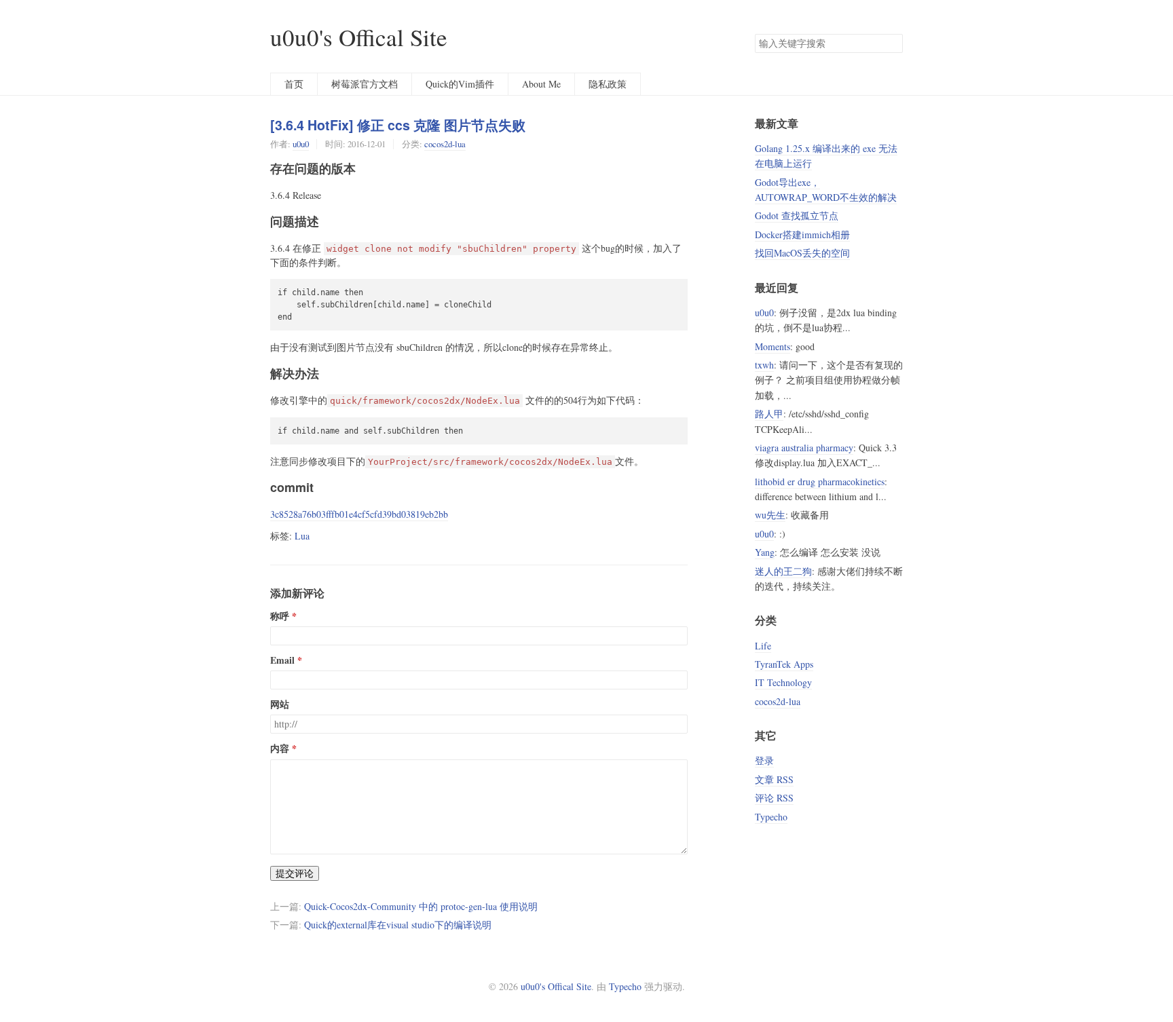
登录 (764, 760)
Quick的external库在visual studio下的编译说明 (397, 924)
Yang (765, 552)
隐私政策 (608, 83)
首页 (293, 83)
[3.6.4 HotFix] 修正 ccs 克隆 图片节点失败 (397, 124)
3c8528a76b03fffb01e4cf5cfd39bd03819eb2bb (359, 514)
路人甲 (769, 413)
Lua (302, 535)
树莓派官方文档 (364, 83)
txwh (764, 364)
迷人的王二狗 (783, 571)
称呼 (279, 616)
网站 (279, 704)
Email (282, 660)
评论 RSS (774, 797)
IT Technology (783, 682)
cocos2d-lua (445, 144)
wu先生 (770, 514)
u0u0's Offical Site (358, 37)
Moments (772, 346)
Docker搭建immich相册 (802, 234)
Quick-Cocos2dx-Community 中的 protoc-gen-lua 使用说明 (421, 906)
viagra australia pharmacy (804, 447)
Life (763, 645)
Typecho (771, 816)
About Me (541, 83)
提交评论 (295, 873)
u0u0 (301, 144)
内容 (279, 748)
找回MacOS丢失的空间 (802, 252)
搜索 (892, 43)
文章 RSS (774, 779)
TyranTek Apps (784, 664)
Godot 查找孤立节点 (796, 215)
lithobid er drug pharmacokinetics (820, 481)
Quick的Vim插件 (460, 83)
